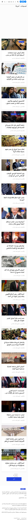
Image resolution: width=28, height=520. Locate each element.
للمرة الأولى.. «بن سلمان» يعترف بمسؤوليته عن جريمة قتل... (14, 464)
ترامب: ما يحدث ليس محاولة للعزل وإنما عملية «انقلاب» (15, 416)
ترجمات (22, 114)
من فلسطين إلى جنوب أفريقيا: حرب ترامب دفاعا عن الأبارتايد (15, 78)
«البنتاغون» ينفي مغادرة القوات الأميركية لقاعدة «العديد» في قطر (14, 440)
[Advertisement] (14, 24)
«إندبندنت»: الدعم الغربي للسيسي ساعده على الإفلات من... (14, 392)
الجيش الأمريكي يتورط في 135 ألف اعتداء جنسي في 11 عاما (14, 271)
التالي (14, 479)
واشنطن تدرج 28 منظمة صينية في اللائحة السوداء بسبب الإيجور (14, 343)
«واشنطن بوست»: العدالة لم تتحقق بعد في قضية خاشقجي (15, 247)
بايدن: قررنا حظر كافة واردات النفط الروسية (14, 199)
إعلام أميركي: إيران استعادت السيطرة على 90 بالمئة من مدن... (14, 54)
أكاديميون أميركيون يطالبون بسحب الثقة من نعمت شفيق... (14, 102)
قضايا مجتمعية (14, 114)
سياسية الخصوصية (17, 518)
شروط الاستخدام (24, 518)
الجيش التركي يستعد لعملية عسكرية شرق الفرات (15, 368)
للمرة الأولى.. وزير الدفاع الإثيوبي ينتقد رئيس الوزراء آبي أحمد (14, 295)
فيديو (18, 114)
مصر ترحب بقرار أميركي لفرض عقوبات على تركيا (15, 319)
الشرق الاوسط (21, 41)
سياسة (22, 90)
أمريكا (23, 43)
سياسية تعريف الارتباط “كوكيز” (22, 519)
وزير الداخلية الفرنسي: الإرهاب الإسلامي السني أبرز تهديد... (15, 175)
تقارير (22, 259)
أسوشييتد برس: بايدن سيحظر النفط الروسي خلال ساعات (15, 223)
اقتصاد (22, 186)
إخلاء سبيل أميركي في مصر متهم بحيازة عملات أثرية (14, 150)
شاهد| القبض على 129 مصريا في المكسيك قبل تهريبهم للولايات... (14, 126)
